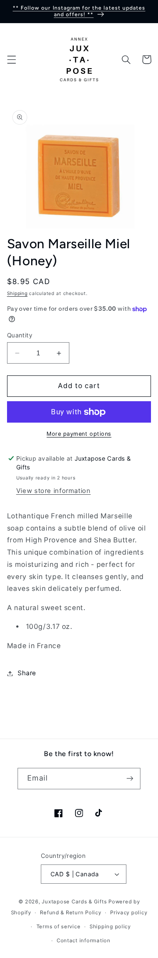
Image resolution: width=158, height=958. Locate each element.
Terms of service (58, 926)
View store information (53, 491)
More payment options (79, 433)
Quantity (19, 335)
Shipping (17, 293)
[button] (11, 59)
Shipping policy (110, 926)
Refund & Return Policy (70, 912)
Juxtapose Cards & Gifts (74, 902)
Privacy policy (128, 912)
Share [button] (27, 673)
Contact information (84, 940)
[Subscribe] (130, 778)
